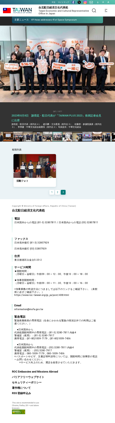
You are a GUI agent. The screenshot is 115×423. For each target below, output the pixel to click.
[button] (16, 20)
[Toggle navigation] (106, 10)
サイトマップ (63, 2)
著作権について (21, 387)
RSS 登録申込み (21, 393)
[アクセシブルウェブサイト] (18, 413)
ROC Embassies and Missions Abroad (35, 371)
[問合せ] (91, 2)
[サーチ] (94, 10)
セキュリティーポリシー (27, 382)
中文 (53, 2)
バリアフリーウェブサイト (28, 377)
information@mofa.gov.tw (28, 309)
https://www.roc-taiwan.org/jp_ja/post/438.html (41, 295)
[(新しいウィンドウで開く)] (73, 2)
